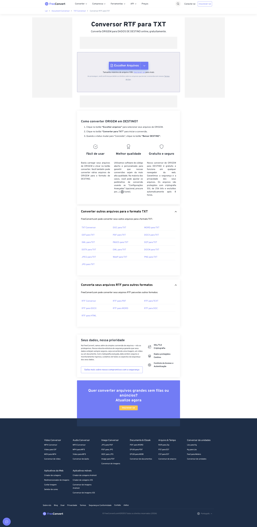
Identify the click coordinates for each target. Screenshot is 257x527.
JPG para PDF (107, 445)
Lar (46, 11)
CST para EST (163, 454)
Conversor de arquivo (167, 459)
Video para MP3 (79, 454)
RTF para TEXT (151, 301)
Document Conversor (61, 11)
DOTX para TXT (89, 249)
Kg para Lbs (192, 450)
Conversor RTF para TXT (100, 11)
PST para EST (163, 450)
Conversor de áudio (81, 459)
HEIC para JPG (107, 454)
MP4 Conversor (50, 445)
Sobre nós (47, 505)
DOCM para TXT (151, 249)
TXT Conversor (80, 11)
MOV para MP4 (50, 454)
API (132, 4)
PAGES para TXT (120, 242)
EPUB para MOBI (137, 454)
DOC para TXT (119, 227)
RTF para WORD (120, 308)
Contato (117, 505)
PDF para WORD (136, 445)
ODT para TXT (88, 235)
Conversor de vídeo (52, 459)
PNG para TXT (150, 257)
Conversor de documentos (141, 459)
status (126, 505)
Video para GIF (50, 450)
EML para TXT (119, 249)
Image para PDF (108, 459)
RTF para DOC (151, 308)
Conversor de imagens (110, 464)
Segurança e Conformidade (100, 505)
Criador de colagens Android (85, 475)
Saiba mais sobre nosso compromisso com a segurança (111, 369)
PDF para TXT (119, 235)
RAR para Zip (163, 445)
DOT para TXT (150, 242)
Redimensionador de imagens (56, 480)
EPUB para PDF (136, 450)
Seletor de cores (51, 489)
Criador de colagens (52, 475)
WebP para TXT (120, 257)
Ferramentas (117, 4)
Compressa (97, 4)
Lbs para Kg (192, 445)
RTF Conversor (89, 301)
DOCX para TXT (151, 235)
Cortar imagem (50, 485)
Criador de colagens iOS (83, 480)
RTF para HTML (89, 315)
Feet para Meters (194, 454)
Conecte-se (189, 4)
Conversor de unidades (196, 459)
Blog (56, 505)
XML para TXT (88, 242)
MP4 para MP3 (79, 450)
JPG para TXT (88, 264)
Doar (63, 505)
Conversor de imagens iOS (84, 493)
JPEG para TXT (89, 257)
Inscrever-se (205, 4)
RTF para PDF (119, 301)
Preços (145, 4)
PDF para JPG (107, 450)
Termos (83, 505)
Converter (80, 4)
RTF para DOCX (89, 308)
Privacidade (72, 505)
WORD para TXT (151, 227)
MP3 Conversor (79, 445)
